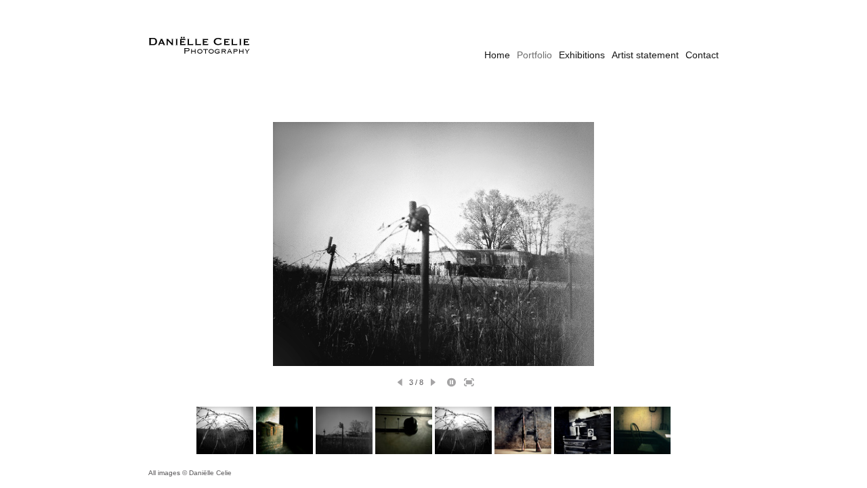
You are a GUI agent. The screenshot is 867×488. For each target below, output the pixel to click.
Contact (702, 54)
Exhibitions (582, 54)
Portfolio (534, 54)
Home (497, 54)
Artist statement (645, 54)
